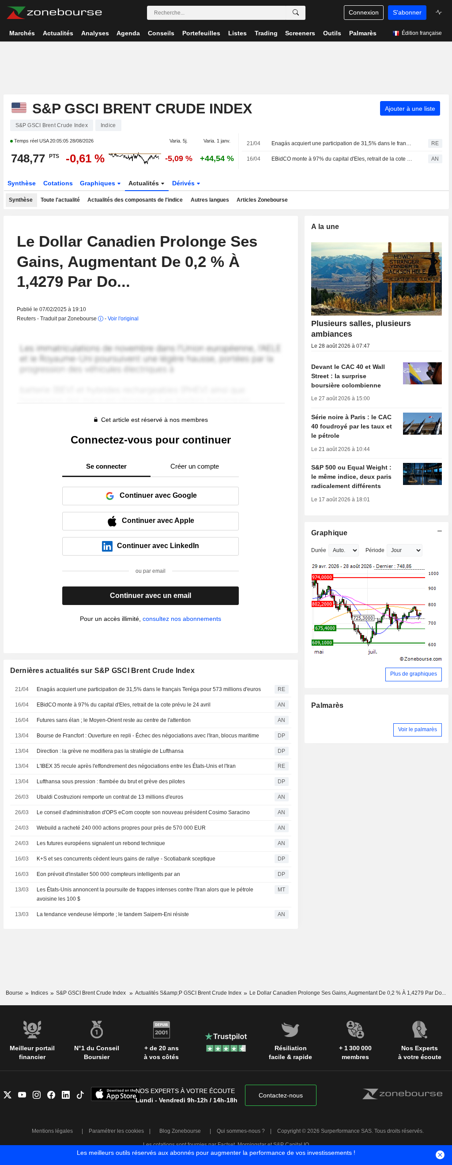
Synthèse (22, 183)
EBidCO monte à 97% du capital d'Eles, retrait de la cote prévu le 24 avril (342, 159)
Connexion (364, 12)
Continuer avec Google (158, 495)
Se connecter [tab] (106, 466)
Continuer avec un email (150, 595)
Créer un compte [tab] (194, 466)
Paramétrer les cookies (116, 1131)
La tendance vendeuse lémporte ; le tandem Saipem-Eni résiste (113, 914)
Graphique (329, 533)
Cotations (58, 183)
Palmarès (327, 705)
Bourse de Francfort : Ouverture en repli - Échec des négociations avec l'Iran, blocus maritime (148, 736)
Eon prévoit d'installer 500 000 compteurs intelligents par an (108, 874)
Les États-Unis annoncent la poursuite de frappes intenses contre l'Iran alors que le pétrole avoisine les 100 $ (145, 894)
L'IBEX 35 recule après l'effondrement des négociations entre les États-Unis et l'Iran (136, 766)
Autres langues (210, 200)
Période (374, 550)
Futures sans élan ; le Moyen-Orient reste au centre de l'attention (114, 720)
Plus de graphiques (413, 674)
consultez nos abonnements (182, 618)
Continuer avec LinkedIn (158, 545)
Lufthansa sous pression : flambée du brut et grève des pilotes (111, 781)
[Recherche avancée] (295, 13)
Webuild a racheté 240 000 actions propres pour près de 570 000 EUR (121, 828)
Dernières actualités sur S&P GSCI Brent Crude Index (102, 670)
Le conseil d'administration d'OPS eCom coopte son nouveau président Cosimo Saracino (143, 812)
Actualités (144, 183)
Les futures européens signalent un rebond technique (101, 843)
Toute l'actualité (60, 200)
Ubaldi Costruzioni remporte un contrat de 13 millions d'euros (110, 797)
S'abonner (407, 12)
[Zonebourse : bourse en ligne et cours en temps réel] (54, 12)
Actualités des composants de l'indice (135, 200)
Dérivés (184, 183)
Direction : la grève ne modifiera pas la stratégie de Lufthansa (110, 751)
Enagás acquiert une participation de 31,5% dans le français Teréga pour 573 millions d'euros (342, 143)
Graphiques (98, 183)
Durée (318, 550)
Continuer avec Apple (158, 520)
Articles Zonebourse (262, 200)
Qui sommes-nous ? (241, 1131)
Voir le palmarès (417, 729)
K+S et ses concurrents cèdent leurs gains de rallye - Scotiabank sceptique (126, 859)
